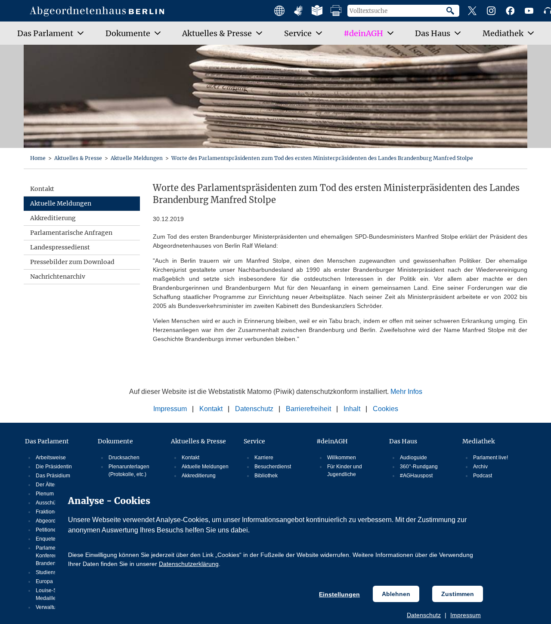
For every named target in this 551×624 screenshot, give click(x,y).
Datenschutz (424, 615)
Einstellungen (339, 594)
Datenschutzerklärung (189, 563)
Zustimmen (457, 593)
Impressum (465, 615)
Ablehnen (396, 593)
